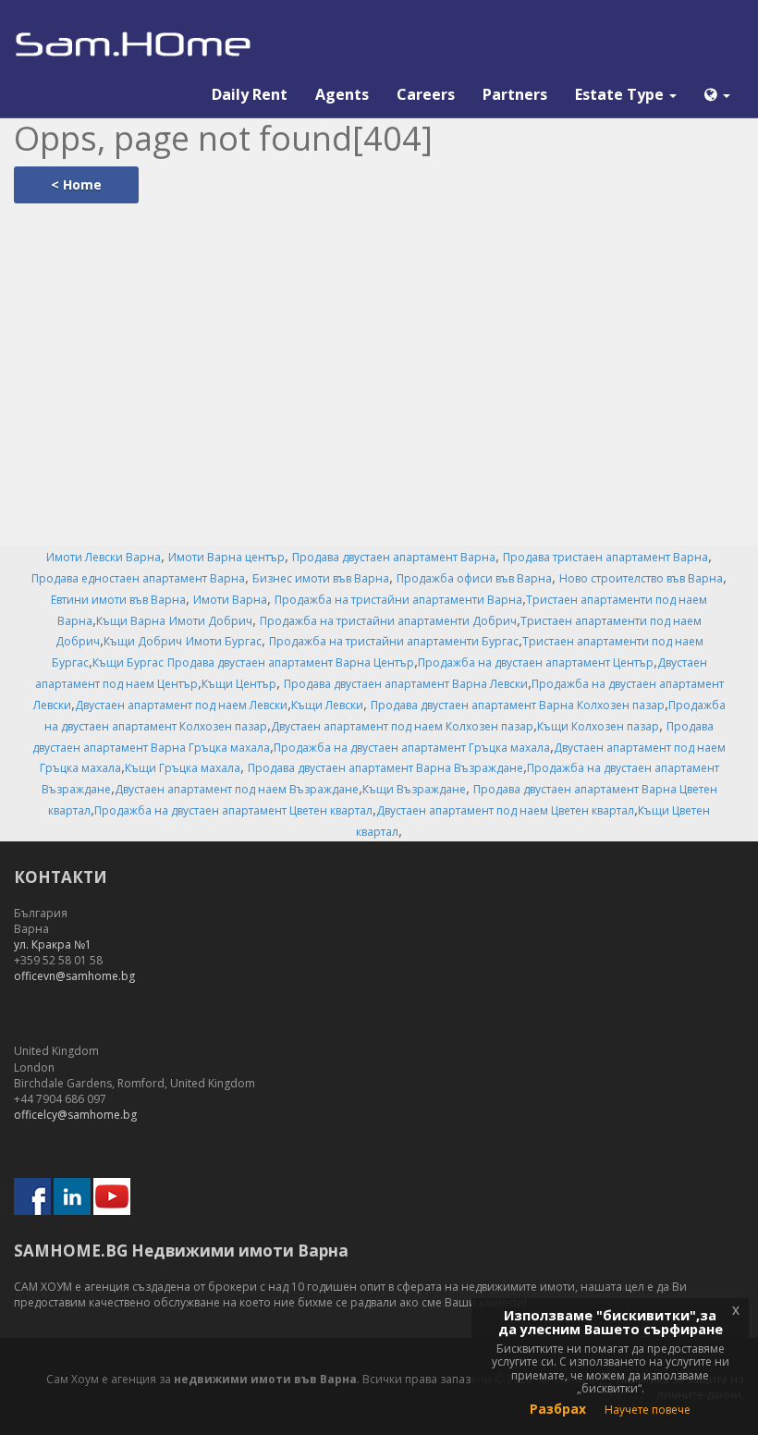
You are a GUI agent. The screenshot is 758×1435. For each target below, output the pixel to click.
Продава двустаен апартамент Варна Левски (406, 684)
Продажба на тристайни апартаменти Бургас (394, 641)
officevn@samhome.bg (74, 976)
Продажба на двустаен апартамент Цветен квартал (233, 810)
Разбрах (558, 1408)
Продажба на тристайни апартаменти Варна (398, 599)
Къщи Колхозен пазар (598, 726)
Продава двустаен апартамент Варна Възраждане (385, 768)
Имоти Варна (230, 599)
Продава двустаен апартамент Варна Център (290, 662)
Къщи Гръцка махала (182, 768)
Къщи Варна (130, 621)
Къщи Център (239, 684)
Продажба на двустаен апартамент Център (536, 662)
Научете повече (648, 1409)
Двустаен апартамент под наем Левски (181, 705)
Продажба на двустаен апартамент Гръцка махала (412, 747)
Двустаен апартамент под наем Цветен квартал (505, 810)
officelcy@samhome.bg (75, 1114)
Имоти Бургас (224, 641)
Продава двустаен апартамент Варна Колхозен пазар (518, 705)
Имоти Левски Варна (103, 557)
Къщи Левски (327, 705)
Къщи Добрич (143, 641)
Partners (515, 94)
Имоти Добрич (210, 621)
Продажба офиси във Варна (474, 578)
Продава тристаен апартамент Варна (605, 557)
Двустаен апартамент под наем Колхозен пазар (402, 726)
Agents (342, 94)
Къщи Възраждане (414, 789)
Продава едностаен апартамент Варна (138, 578)
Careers (426, 94)
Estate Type (621, 94)
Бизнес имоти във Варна (320, 578)
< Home (76, 184)
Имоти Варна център (226, 557)
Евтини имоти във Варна (118, 599)
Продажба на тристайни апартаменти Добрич (388, 621)
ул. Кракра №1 (53, 944)
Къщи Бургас (128, 662)
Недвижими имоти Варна (239, 1250)
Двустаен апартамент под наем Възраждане (237, 789)
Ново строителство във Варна (641, 578)
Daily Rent (249, 94)
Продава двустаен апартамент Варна (393, 557)
